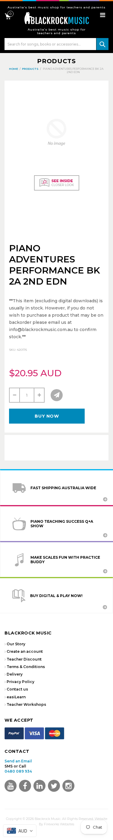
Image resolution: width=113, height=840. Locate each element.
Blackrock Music (48, 819)
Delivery (15, 674)
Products (56, 61)
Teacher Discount (24, 659)
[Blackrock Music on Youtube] (11, 786)
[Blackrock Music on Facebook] (25, 786)
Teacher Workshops (26, 704)
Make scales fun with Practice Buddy (65, 559)
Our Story (16, 644)
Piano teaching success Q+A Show (61, 523)
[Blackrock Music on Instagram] (68, 786)
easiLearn (16, 697)
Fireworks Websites (59, 824)
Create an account (25, 651)
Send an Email (18, 761)
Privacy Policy (20, 681)
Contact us (17, 689)
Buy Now (47, 416)
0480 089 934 (18, 771)
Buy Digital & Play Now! (56, 595)
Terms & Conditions (26, 666)
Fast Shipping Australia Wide (63, 488)
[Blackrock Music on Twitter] (39, 786)
